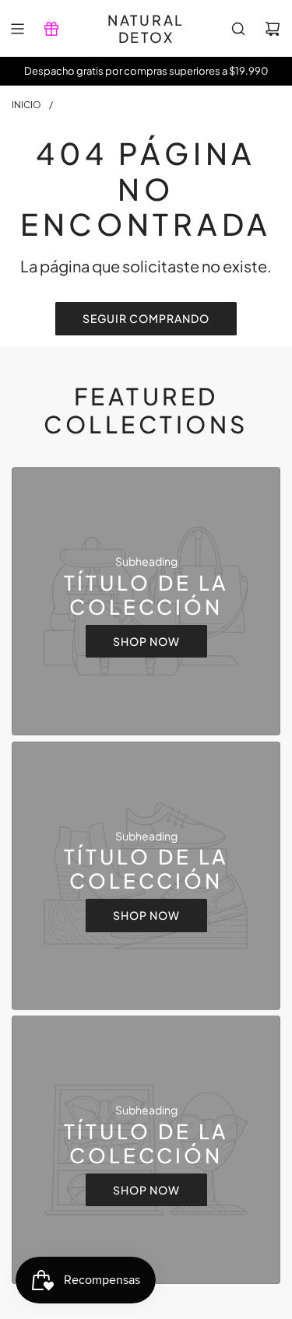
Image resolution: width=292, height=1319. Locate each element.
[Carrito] (272, 29)
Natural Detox (146, 28)
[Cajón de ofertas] (51, 29)
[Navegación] (17, 29)
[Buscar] (238, 29)
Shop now (146, 641)
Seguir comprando (146, 318)
